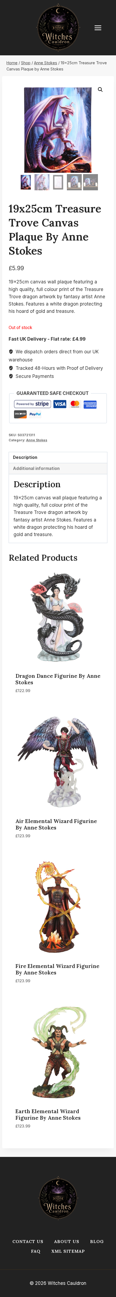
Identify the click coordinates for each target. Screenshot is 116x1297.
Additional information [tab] (36, 468)
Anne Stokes (36, 440)
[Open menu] (101, 27)
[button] (100, 89)
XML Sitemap (68, 1251)
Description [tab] (25, 457)
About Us (66, 1241)
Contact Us (27, 1241)
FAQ (35, 1251)
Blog (97, 1241)
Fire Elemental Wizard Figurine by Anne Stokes (57, 969)
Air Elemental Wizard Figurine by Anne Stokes (56, 824)
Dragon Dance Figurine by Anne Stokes (57, 679)
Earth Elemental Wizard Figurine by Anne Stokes (48, 1114)
